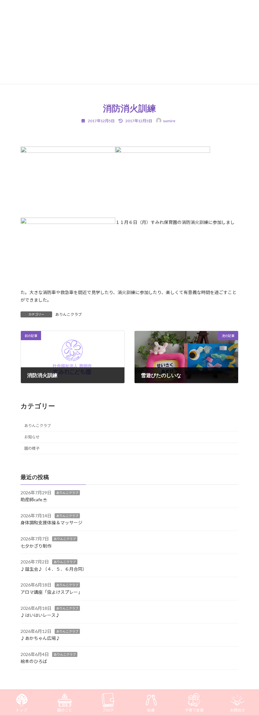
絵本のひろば (34, 661)
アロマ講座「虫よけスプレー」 (51, 592)
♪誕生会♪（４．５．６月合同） (54, 569)
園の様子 (31, 448)
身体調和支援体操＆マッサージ (51, 523)
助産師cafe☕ (34, 499)
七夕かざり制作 (36, 546)
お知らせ (31, 437)
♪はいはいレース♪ (40, 615)
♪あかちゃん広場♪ (40, 638)
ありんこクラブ (68, 314)
